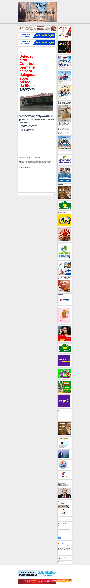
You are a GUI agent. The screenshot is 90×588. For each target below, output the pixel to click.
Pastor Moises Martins (63, 543)
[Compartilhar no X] (37, 157)
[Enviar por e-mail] (35, 157)
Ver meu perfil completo (62, 553)
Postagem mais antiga (51, 194)
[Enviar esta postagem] (34, 157)
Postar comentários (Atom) (38, 196)
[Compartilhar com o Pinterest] (39, 157)
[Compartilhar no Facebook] (38, 157)
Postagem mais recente (23, 194)
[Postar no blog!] (36, 157)
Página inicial (37, 194)
